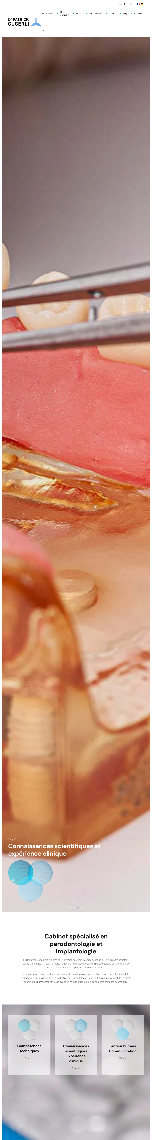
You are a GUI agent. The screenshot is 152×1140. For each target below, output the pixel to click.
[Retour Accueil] (25, 22)
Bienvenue (47, 13)
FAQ (125, 13)
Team (78, 13)
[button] (43, 30)
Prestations (95, 13)
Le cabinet (64, 14)
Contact (139, 13)
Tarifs (112, 13)
